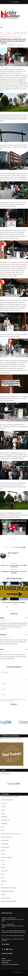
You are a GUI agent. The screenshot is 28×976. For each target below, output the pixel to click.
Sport (2, 884)
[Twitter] (11, 2)
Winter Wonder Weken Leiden (8, 901)
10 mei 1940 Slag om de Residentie (10, 796)
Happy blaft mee (5, 820)
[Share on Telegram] (22, 547)
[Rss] (18, 2)
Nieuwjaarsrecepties (6, 857)
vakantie (3, 894)
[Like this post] (13, 547)
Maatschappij (4, 844)
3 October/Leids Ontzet (7, 800)
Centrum (8, 32)
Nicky (3, 930)
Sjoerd (3, 924)
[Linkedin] (13, 2)
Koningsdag (4, 823)
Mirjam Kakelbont (6, 939)
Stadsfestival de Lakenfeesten (8, 888)
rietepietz (3, 635)
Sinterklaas (4, 881)
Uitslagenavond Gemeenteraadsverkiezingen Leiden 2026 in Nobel (12, 919)
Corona (3, 810)
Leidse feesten (5, 840)
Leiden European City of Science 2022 (10, 833)
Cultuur (3, 813)
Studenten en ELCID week (7, 891)
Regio (2, 877)
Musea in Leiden (5, 847)
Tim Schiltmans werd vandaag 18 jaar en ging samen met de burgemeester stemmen (13, 931)
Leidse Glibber (8, 972)
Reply (26, 617)
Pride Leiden (4, 871)
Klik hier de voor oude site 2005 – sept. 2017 (11, 738)
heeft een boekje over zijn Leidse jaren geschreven (14, 264)
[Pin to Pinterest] (17, 547)
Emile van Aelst (11, 45)
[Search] (26, 27)
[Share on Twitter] (16, 547)
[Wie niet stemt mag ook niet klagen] (14, 591)
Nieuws (3, 860)
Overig (2, 864)
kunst (2, 827)
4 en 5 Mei (3, 803)
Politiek (3, 867)
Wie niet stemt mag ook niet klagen (14, 602)
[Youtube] (16, 2)
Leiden (3, 830)
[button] (1, 594)
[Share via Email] (24, 547)
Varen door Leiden (5, 898)
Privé (2, 874)
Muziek (3, 850)
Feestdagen (4, 816)
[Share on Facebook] (14, 547)
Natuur (3, 854)
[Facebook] (9, 2)
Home (1, 32)
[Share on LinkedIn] (19, 547)
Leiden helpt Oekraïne (6, 837)
